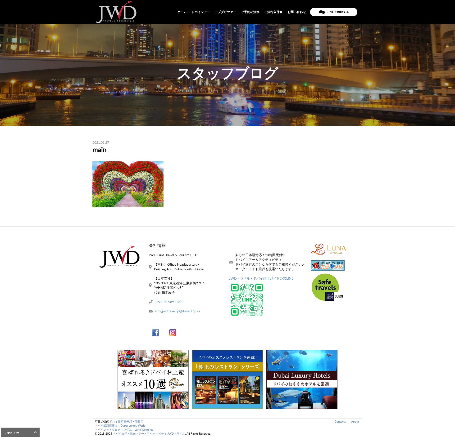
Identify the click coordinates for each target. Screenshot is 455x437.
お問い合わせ (296, 12)
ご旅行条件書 (273, 12)
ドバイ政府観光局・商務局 (126, 421)
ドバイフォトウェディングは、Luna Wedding (124, 430)
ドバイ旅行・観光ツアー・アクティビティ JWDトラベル (149, 434)
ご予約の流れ (250, 12)
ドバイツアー (200, 12)
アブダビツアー (225, 12)
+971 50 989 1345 (168, 301)
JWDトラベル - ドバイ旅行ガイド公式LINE (261, 278)
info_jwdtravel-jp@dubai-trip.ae (177, 311)
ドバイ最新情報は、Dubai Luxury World (120, 426)
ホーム (182, 12)
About (355, 421)
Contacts (340, 421)
